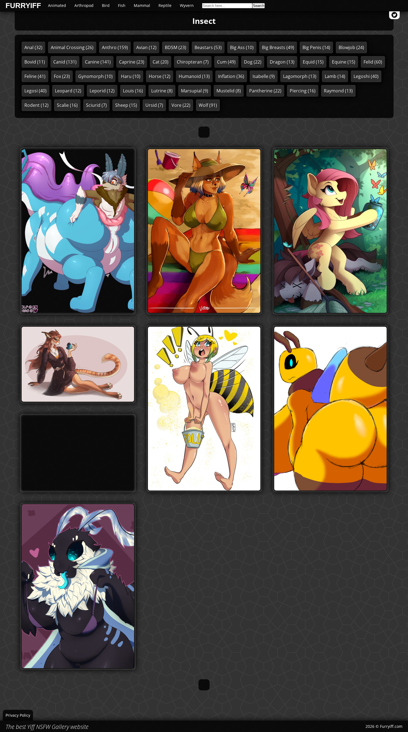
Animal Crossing (72, 47)
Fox (62, 76)
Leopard (68, 91)
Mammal (142, 5)
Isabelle (264, 76)
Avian (146, 47)
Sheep (126, 105)
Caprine (131, 62)
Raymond (338, 91)
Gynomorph (95, 76)
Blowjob (351, 47)
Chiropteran (193, 62)
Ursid (154, 105)
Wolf (208, 105)
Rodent (36, 105)
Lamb (335, 76)
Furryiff (23, 6)
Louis (133, 91)
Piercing (303, 91)
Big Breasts (278, 47)
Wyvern (187, 5)
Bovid (34, 62)
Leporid (102, 91)
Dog (252, 62)
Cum (226, 62)
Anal (33, 47)
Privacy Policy (18, 715)
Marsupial (194, 91)
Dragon (282, 62)
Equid (313, 62)
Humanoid (194, 76)
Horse (159, 76)
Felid (373, 62)
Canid (65, 62)
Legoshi (366, 76)
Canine (98, 62)
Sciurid (96, 105)
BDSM (175, 47)
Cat (160, 62)
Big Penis (316, 47)
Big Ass (242, 47)
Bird (106, 5)
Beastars (208, 47)
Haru (130, 76)
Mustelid (228, 91)
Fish (121, 5)
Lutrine (162, 91)
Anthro (115, 47)
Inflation (231, 76)
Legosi (35, 91)
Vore (181, 105)
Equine (343, 62)
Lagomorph (299, 76)
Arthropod (84, 5)
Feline (35, 76)
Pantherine (265, 91)
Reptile (165, 5)
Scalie (67, 105)
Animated (57, 5)
